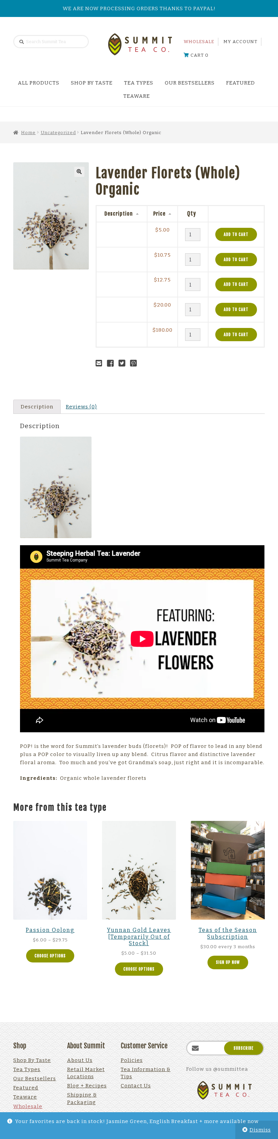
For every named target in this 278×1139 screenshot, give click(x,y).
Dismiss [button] (260, 1130)
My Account (240, 41)
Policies (132, 1060)
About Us (80, 1060)
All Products (38, 83)
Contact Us (136, 1086)
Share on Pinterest (135, 363)
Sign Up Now (228, 962)
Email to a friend (101, 363)
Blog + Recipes (87, 1086)
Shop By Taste (92, 83)
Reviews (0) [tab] (81, 407)
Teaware (136, 96)
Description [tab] (37, 407)
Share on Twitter (124, 363)
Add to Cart (236, 234)
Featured (240, 83)
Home (28, 132)
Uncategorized (58, 132)
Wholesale (199, 41)
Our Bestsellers (190, 83)
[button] (79, 172)
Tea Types (138, 83)
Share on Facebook (112, 363)
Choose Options (50, 955)
